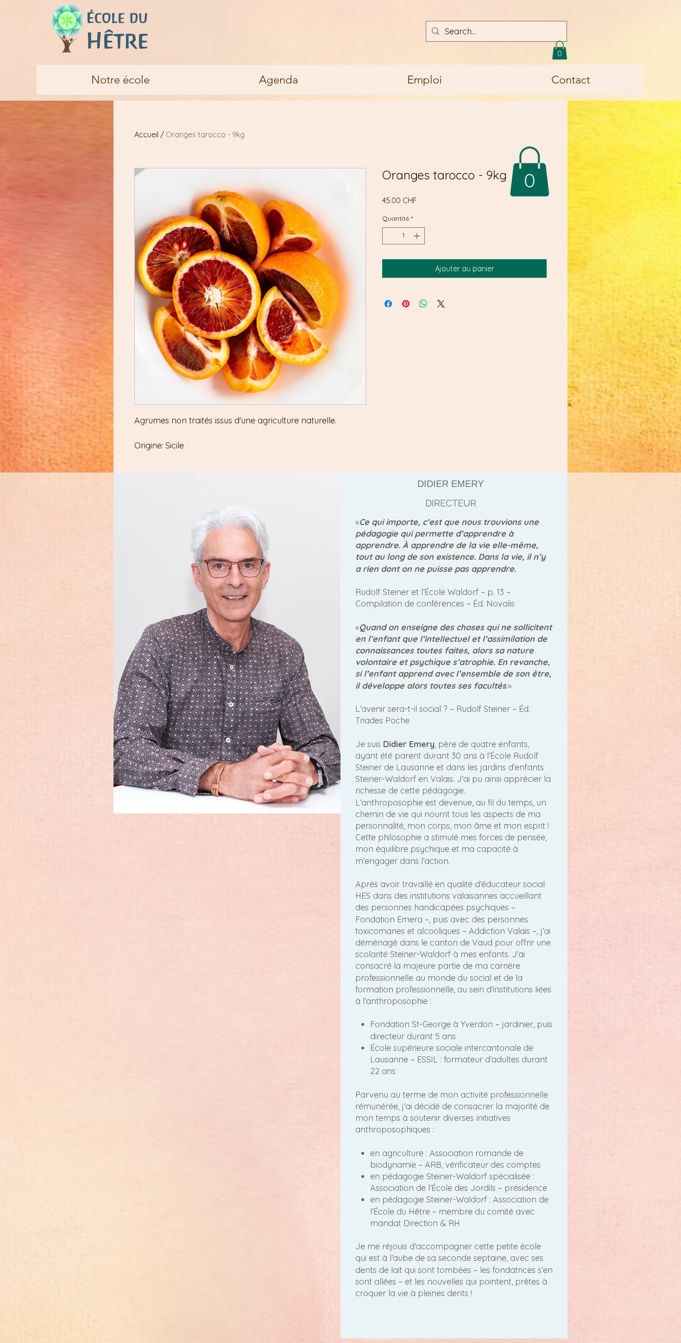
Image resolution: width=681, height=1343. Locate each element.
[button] (560, 50)
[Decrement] (389, 236)
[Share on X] (441, 303)
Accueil (146, 134)
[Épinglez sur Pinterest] (405, 303)
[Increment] (417, 236)
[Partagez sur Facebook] (388, 303)
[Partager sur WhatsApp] (423, 303)
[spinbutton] (403, 236)
